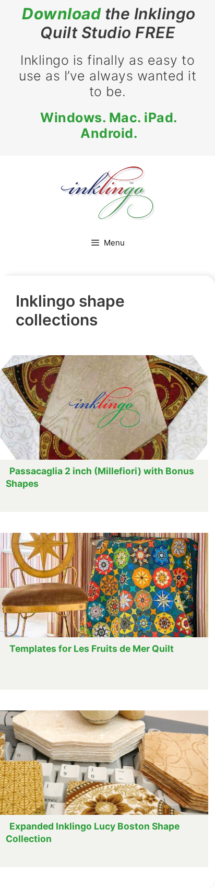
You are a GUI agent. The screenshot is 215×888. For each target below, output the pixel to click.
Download (61, 13)
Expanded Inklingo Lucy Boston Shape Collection (93, 832)
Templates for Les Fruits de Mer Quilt (91, 648)
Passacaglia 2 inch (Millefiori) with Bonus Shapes (100, 477)
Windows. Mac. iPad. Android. (108, 125)
